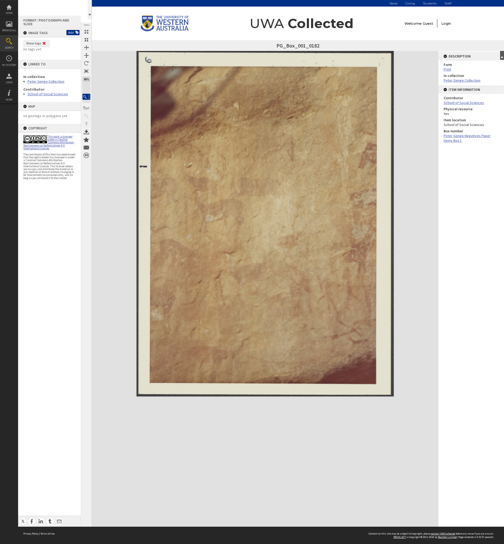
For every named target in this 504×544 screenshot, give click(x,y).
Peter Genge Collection (46, 81)
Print (447, 69)
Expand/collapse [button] (502, 55)
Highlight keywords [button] (86, 124)
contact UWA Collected (443, 533)
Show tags (33, 43)
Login (9, 82)
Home (9, 13)
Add (71, 32)
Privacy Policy (31, 533)
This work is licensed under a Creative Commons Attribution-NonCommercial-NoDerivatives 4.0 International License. (48, 142)
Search (9, 47)
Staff (448, 3)
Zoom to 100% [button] (86, 71)
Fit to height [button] (86, 55)
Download (86, 132)
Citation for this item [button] (86, 155)
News (393, 3)
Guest (428, 23)
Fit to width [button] (86, 47)
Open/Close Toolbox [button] (90, 9)
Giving (410, 3)
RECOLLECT (399, 537)
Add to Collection (86, 140)
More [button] (9, 99)
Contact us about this (86, 147)
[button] (86, 97)
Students (430, 3)
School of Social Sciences (48, 94)
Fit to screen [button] (86, 40)
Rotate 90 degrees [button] (86, 63)
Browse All (9, 30)
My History (9, 65)
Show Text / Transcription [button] (86, 108)
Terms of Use (47, 533)
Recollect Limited (447, 537)
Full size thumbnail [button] (86, 32)
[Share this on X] (23, 518)
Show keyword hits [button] (86, 116)
